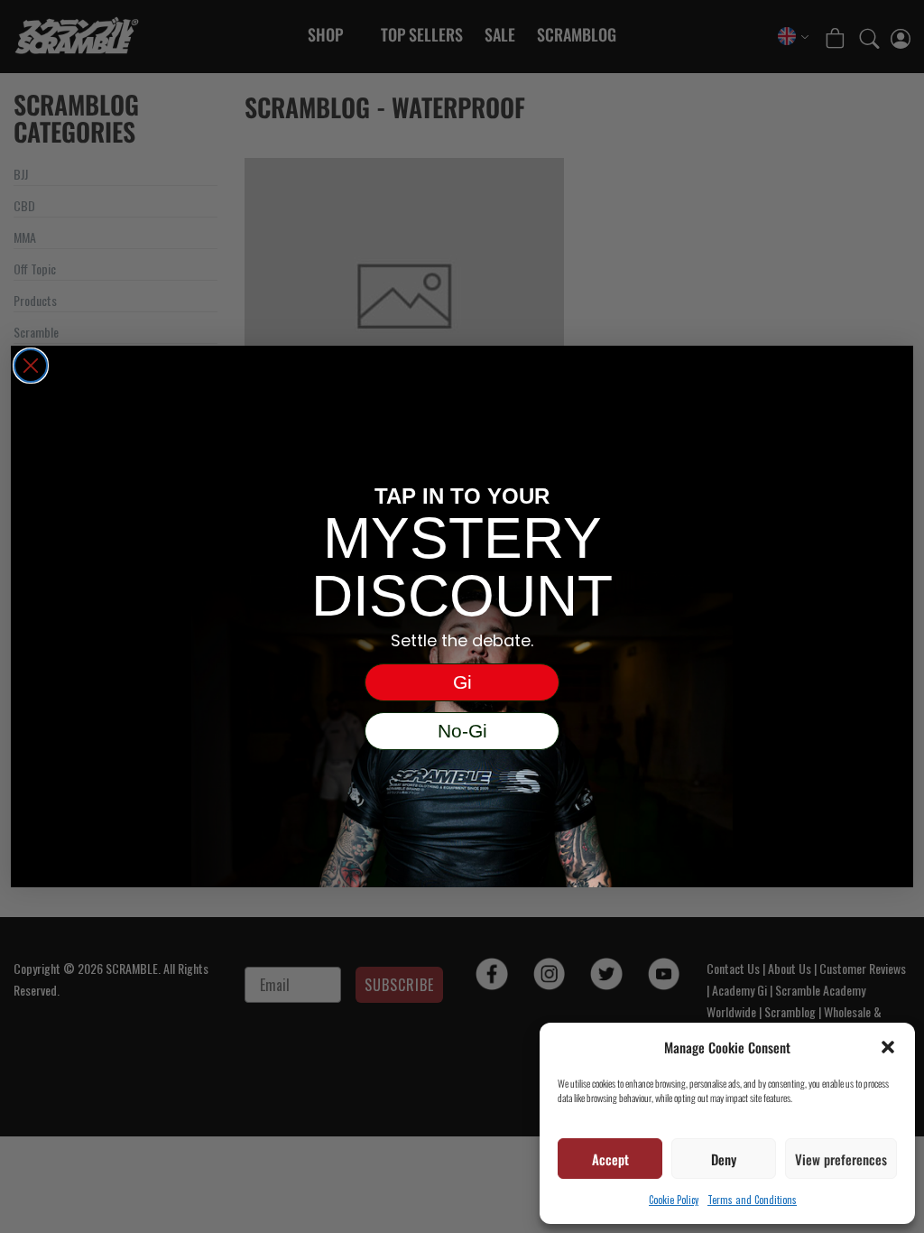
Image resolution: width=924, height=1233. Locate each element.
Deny (723, 1159)
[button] (888, 1047)
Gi (462, 682)
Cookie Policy (673, 1199)
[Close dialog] (30, 365)
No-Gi (462, 730)
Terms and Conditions (752, 1199)
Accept (610, 1159)
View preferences (841, 1159)
